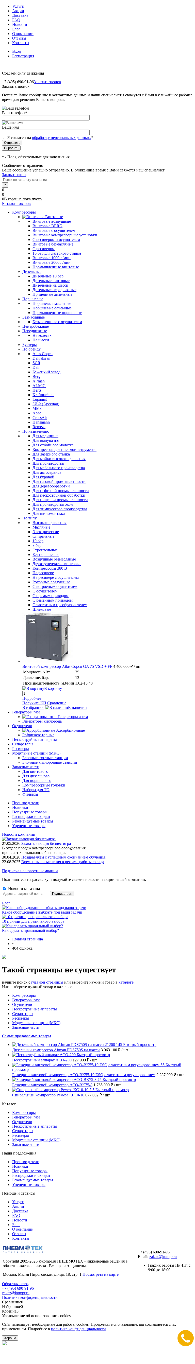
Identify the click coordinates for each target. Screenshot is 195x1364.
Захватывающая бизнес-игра (46, 843)
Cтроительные (45, 550)
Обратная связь (15, 1284)
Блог (16, 29)
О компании (23, 33)
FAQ (16, 20)
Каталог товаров (16, 203)
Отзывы (19, 38)
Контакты (20, 43)
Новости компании (18, 834)
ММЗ (37, 408)
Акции (18, 11)
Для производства (48, 463)
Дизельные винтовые (51, 280)
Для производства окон (52, 504)
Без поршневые (45, 554)
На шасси (40, 340)
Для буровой (43, 477)
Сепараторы (22, 1013)
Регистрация (23, 56)
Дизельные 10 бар (47, 276)
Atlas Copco (42, 354)
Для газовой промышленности (59, 481)
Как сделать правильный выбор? (30, 930)
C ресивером (43, 249)
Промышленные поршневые (57, 312)
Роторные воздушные (51, 582)
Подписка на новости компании (30, 871)
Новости (19, 24)
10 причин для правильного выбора (33, 921)
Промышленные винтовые (55, 267)
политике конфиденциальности (78, 1329)
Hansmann (41, 422)
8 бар (36, 545)
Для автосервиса (46, 472)
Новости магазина (23, 888)
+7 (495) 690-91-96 (18, 1288)
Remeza (38, 427)
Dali (35, 367)
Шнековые (41, 609)
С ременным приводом (52, 600)
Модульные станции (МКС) (36, 1023)
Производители (25, 803)
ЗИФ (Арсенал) (45, 404)
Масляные (41, 527)
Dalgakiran (41, 358)
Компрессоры (24, 995)
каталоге (126, 982)
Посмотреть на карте (101, 1274)
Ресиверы (20, 1018)
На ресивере (43, 573)
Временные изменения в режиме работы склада (62, 862)
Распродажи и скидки (31, 816)
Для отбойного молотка (53, 445)
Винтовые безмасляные (52, 244)
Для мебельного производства (58, 468)
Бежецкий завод (46, 372)
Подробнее (31, 698)
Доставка (20, 15)
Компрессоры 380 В (49, 568)
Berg (36, 376)
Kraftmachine (43, 395)
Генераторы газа (26, 1000)
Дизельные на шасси (50, 285)
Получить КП (34, 703)
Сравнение (56, 703)
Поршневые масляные (51, 303)
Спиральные (43, 536)
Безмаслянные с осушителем (57, 322)
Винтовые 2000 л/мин (51, 262)
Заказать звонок (47, 82)
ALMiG (39, 385)
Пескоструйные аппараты (34, 1009)
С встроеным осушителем (54, 586)
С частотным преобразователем (59, 605)
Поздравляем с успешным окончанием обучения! (63, 857)
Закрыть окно (14, 174)
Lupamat (39, 399)
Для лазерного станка (51, 454)
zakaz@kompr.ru (163, 1256)
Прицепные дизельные (52, 294)
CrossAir (39, 417)
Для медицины (45, 436)
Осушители (22, 1004)
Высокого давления (49, 522)
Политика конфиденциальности (30, 1297)
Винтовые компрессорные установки (64, 235)
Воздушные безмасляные (54, 559)
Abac (36, 413)
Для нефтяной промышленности (60, 490)
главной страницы (47, 982)
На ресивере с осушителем (55, 577)
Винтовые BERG (47, 226)
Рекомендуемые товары (32, 821)
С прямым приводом (50, 595)
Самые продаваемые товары (26, 1036)
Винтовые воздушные (51, 221)
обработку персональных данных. (61, 137)
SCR (36, 363)
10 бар (37, 541)
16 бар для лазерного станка (56, 253)
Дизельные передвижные (54, 290)
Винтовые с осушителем (53, 230)
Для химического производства (59, 509)
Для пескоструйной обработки (58, 495)
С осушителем (44, 591)
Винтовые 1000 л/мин (51, 258)
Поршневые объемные (52, 308)
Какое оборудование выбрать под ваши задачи (42, 912)
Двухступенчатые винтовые (56, 564)
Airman (38, 381)
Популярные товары (29, 812)
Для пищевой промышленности (60, 500)
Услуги (18, 6)
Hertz (36, 390)
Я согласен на (50, 137)
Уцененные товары (28, 826)
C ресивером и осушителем (56, 239)
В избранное (33, 707)
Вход (16, 51)
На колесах (42, 335)
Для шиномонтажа (48, 513)
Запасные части (25, 1027)
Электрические (45, 532)
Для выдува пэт (46, 440)
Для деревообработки (51, 486)
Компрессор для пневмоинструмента (64, 449)
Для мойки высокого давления (59, 459)
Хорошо (10, 1338)
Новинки (20, 807)
